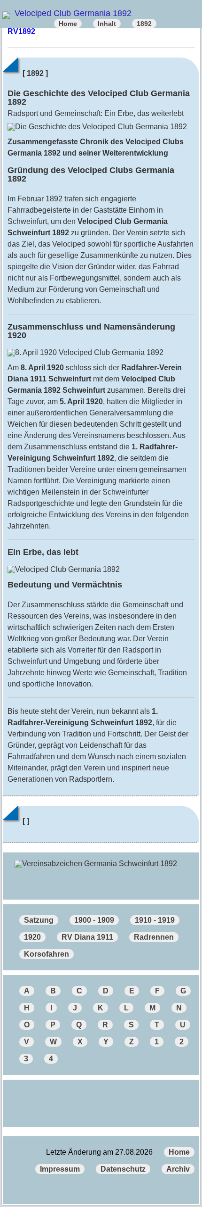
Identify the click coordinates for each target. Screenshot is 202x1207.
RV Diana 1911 (87, 937)
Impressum (60, 1169)
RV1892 (21, 31)
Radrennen (154, 937)
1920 (32, 937)
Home (68, 23)
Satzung (39, 920)
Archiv (178, 1169)
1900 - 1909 (94, 920)
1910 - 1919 (155, 920)
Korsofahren (46, 954)
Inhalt (107, 23)
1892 (144, 23)
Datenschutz (123, 1169)
